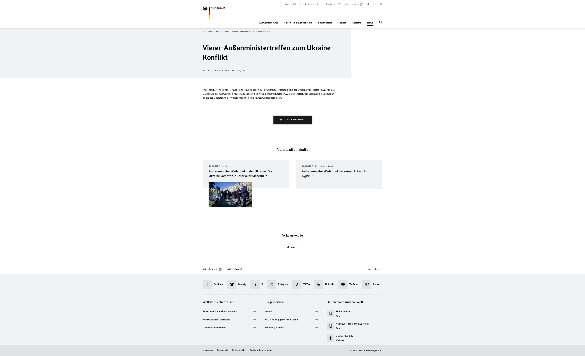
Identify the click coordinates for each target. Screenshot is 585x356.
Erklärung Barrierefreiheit (261, 350)
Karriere (356, 22)
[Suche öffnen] (380, 22)
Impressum (208, 350)
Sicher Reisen (325, 22)
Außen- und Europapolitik (298, 22)
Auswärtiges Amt (268, 22)
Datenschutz (222, 350)
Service (342, 22)
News (370, 23)
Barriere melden (239, 350)
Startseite (207, 32)
